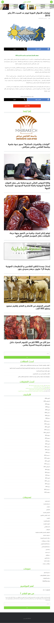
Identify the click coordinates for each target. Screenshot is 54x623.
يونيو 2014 (47, 472)
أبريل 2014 (47, 478)
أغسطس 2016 (46, 401)
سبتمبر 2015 (46, 429)
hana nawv (47, 385)
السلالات (47, 529)
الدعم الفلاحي (46, 526)
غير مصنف (47, 552)
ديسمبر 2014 (46, 455)
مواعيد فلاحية (46, 561)
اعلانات (48, 506)
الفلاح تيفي (27, 2)
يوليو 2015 (47, 435)
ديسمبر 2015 (46, 421)
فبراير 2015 (47, 449)
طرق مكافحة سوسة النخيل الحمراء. (42, 371)
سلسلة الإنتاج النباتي (45, 546)
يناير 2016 (47, 418)
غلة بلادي (47, 549)
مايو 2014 (47, 475)
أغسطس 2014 (46, 466)
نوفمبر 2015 (46, 424)
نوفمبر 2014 (46, 458)
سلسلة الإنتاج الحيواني (45, 543)
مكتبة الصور (47, 558)
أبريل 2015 (47, 444)
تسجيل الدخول (46, 572)
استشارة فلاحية (46, 504)
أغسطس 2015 (46, 432)
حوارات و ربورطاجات (45, 541)
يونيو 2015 (47, 438)
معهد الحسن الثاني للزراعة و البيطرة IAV (36, 385)
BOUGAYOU (47, 388)
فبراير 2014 (47, 483)
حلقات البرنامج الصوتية (44, 538)
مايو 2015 (47, 441)
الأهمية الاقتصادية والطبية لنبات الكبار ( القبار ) (37, 389)
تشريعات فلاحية (46, 535)
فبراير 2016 (47, 415)
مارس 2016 (47, 412)
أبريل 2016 (47, 409)
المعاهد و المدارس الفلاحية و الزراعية (42, 532)
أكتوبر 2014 (47, 461)
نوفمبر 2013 (46, 492)
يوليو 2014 (47, 469)
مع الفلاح (47, 555)
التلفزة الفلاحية (46, 521)
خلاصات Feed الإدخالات (44, 575)
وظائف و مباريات (46, 563)
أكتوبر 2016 (47, 398)
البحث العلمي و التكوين (44, 515)
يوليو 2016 (47, 404)
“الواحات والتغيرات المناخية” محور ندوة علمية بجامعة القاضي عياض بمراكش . (34, 365)
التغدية (48, 518)
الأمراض (47, 509)
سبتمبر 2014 (46, 463)
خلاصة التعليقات (46, 578)
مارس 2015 (47, 446)
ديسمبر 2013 (46, 489)
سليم (49, 387)
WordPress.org (46, 581)
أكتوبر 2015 (47, 427)
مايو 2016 (47, 407)
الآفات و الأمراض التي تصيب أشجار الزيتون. (41, 373)
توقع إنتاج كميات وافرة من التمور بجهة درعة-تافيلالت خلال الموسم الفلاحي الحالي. (33, 376)
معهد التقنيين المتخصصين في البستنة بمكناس (34, 388)
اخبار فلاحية (47, 501)
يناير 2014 (47, 486)
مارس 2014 (47, 481)
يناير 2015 (47, 452)
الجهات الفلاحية (46, 524)
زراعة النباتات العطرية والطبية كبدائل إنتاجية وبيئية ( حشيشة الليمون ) (30, 391)
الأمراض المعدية (46, 512)
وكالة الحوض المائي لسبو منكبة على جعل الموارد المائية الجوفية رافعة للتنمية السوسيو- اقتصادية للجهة (29, 368)
